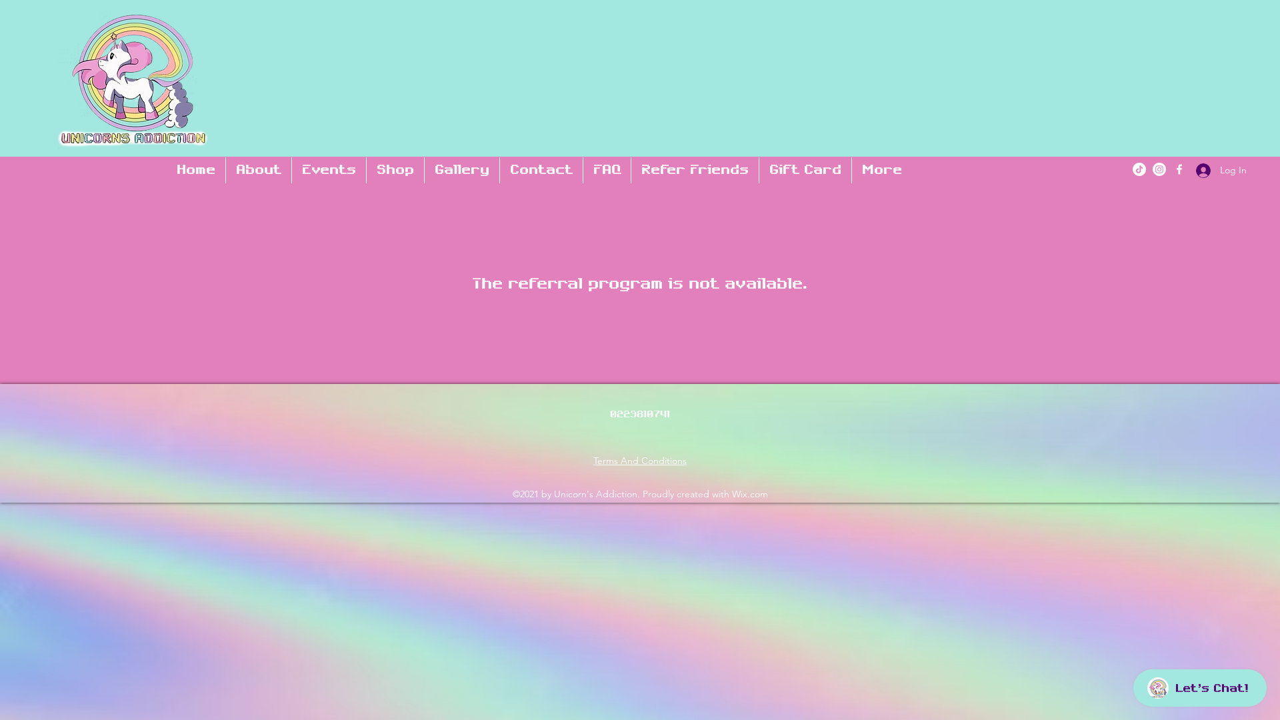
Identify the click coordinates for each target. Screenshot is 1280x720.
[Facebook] (1179, 169)
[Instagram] (1159, 169)
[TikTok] (1139, 169)
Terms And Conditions (640, 461)
